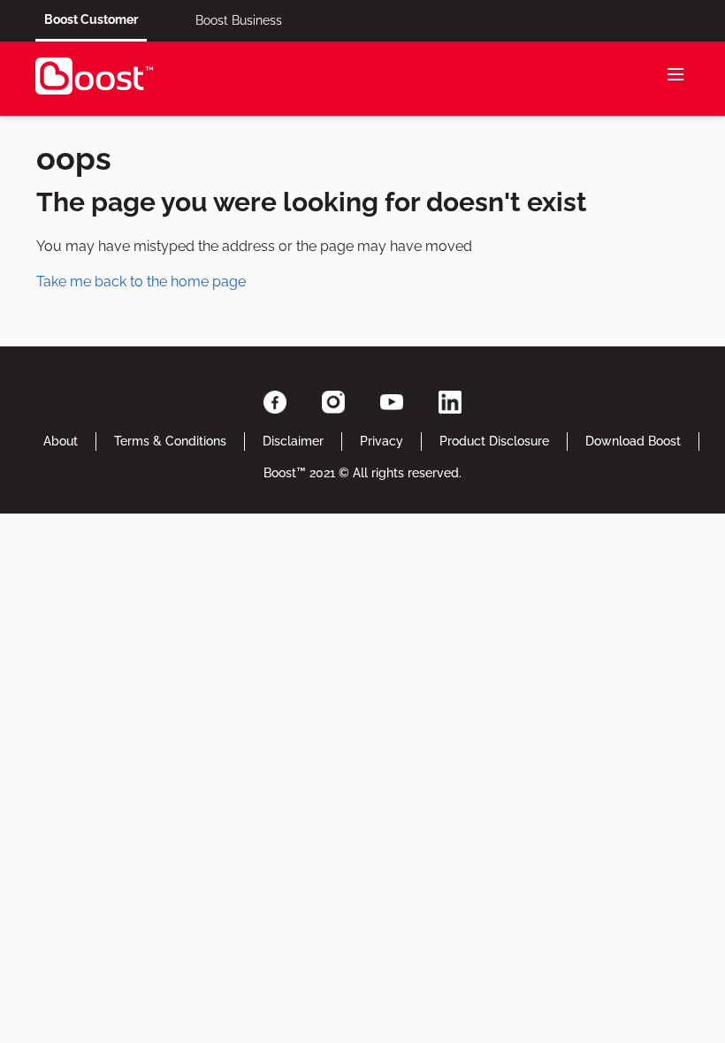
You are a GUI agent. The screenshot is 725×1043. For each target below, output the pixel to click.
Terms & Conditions (170, 441)
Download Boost (633, 441)
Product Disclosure (494, 441)
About (60, 441)
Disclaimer (293, 441)
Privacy (381, 441)
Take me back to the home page (141, 281)
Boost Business (238, 20)
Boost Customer (91, 19)
